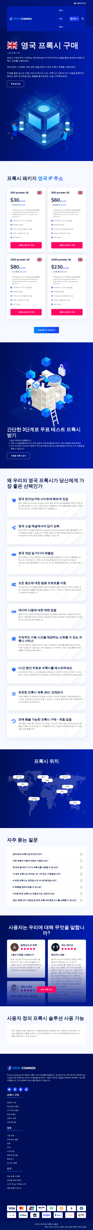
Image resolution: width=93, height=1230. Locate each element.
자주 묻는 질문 (12, 1139)
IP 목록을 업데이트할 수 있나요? (27, 887)
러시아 (65, 777)
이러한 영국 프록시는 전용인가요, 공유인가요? (34, 893)
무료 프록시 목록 (13, 1176)
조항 (8, 1143)
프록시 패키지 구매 (26, 245)
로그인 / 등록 (12, 1163)
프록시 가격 (11, 1102)
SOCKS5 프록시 (13, 1106)
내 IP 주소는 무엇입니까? (16, 1184)
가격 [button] (60, 19)
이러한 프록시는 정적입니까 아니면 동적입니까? (34, 880)
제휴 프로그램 (12, 1155)
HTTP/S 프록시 (13, 1110)
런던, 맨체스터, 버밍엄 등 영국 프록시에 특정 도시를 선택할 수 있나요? (45, 900)
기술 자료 (10, 1135)
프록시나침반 (52, 1224)
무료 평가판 (15, 84)
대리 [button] (61, 10)
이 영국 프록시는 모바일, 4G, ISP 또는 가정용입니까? (37, 874)
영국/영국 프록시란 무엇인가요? (27, 854)
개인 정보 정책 (71, 1227)
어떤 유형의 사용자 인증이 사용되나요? (30, 860)
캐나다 (18, 777)
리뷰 (8, 1147)
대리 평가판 (11, 1122)
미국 (22, 784)
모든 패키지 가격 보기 (46, 330)
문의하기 (10, 1159)
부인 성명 (82, 1227)
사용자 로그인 (81, 3)
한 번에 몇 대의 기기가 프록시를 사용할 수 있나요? (35, 867)
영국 (43, 777)
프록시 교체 (11, 1118)
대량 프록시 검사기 (14, 1188)
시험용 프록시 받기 (18, 456)
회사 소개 (49, 1227)
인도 (62, 791)
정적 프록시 (11, 1114)
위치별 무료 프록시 (14, 1180)
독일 (47, 780)
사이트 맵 (10, 1151)
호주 (75, 802)
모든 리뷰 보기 (46, 989)
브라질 (34, 799)
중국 (67, 786)
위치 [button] (61, 27)
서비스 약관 (59, 1227)
